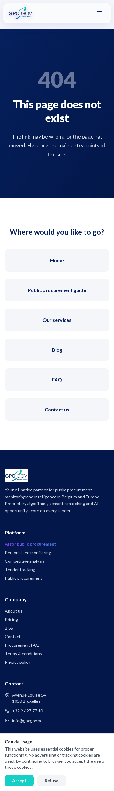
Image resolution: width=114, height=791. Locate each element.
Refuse (51, 780)
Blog (9, 628)
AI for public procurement (30, 544)
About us (13, 610)
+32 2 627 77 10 (27, 710)
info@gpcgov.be (27, 720)
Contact (13, 636)
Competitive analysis (24, 561)
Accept (19, 780)
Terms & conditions (23, 653)
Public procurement (23, 578)
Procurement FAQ (22, 645)
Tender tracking (20, 569)
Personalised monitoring (28, 552)
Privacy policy (17, 662)
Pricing (11, 619)
